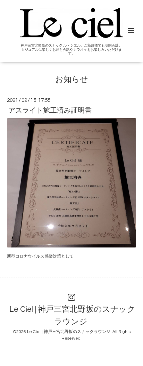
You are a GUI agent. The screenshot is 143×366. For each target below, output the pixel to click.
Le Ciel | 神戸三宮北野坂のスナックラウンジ (72, 316)
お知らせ (71, 80)
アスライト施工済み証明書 (50, 110)
